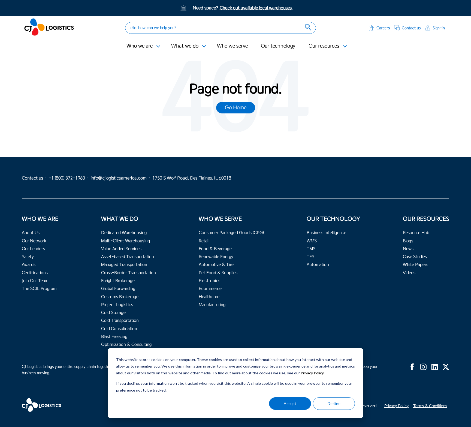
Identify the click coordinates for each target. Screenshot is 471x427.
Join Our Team (35, 280)
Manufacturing (212, 304)
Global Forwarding (118, 288)
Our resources (324, 46)
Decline (334, 403)
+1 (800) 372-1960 (67, 178)
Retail (204, 240)
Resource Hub (416, 232)
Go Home (235, 107)
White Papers (415, 264)
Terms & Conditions (430, 406)
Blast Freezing (114, 336)
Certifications (35, 272)
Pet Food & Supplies (218, 272)
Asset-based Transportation (127, 256)
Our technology (278, 46)
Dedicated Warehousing (124, 232)
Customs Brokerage (119, 296)
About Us (31, 232)
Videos (409, 272)
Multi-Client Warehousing (125, 240)
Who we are (139, 46)
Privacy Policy (312, 373)
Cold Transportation (120, 320)
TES (310, 256)
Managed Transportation (124, 264)
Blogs (408, 240)
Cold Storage (113, 312)
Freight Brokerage (118, 280)
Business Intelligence (326, 232)
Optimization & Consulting (126, 344)
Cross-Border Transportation (128, 272)
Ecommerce (210, 288)
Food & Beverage (215, 248)
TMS (311, 248)
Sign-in (439, 28)
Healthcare (209, 296)
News (408, 248)
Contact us (411, 28)
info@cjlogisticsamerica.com (119, 178)
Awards (28, 264)
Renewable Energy (216, 256)
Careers (383, 28)
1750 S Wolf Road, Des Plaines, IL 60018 (191, 178)
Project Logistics (117, 304)
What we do (184, 46)
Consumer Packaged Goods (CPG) (231, 232)
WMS (312, 240)
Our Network (34, 240)
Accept (290, 403)
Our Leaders (33, 248)
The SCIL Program (39, 288)
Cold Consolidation (119, 328)
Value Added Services (121, 248)
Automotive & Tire (216, 264)
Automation (318, 264)
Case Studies (415, 256)
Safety (28, 256)
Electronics (209, 280)
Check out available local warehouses (256, 8)
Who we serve (232, 46)
